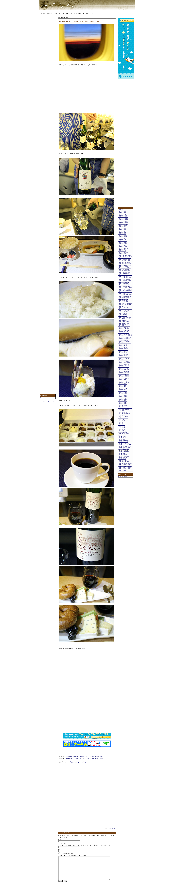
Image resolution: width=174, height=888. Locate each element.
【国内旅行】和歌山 (122, 225)
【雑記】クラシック (122, 412)
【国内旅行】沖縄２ (122, 242)
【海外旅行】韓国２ (122, 393)
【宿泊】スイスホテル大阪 (124, 270)
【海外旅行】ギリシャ (123, 340)
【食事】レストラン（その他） (125, 463)
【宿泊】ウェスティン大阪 (124, 259)
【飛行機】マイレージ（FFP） (125, 444)
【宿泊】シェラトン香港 (123, 269)
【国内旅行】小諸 (122, 231)
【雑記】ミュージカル (123, 417)
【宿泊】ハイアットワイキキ (124, 280)
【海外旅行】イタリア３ (123, 331)
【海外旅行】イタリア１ (123, 328)
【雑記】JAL (121, 406)
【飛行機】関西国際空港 (123, 456)
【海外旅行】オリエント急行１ (125, 334)
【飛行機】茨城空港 (122, 454)
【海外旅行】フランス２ (123, 364)
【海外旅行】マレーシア (123, 382)
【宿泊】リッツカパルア (123, 310)
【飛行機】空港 (121, 453)
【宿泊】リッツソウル (123, 311)
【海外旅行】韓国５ (122, 398)
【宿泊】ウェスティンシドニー (125, 256)
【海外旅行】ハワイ (122, 359)
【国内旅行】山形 (122, 232)
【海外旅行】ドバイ (122, 355)
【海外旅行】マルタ (122, 381)
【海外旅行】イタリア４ (123, 333)
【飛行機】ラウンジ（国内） (124, 446)
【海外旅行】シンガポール (124, 341)
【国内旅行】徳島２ (122, 236)
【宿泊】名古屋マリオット (124, 318)
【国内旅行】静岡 (122, 250)
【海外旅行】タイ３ (122, 347)
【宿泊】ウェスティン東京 (124, 260)
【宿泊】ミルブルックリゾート (125, 309)
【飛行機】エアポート (123, 440)
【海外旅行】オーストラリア (124, 337)
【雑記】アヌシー (122, 410)
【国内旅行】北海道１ (123, 217)
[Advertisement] (48, 48)
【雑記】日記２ (121, 423)
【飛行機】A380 (122, 436)
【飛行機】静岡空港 (122, 457)
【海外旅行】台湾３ (122, 391)
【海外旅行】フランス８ (123, 372)
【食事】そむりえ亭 (122, 460)
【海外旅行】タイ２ (122, 345)
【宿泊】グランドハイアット (124, 263)
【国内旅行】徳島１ (122, 235)
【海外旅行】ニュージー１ (124, 357)
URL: (59, 849)
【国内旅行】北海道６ (123, 224)
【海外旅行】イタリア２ (123, 330)
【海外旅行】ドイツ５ (123, 354)
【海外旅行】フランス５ (123, 368)
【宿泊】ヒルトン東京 (123, 300)
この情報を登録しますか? (68, 853)
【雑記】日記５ (121, 427)
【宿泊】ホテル (121, 306)
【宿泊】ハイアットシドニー (124, 279)
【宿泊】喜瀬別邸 (122, 320)
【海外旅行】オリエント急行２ (125, 335)
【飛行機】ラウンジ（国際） (124, 447)
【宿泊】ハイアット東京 (123, 283)
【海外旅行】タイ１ (122, 344)
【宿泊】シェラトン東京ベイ (124, 267)
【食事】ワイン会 (122, 470)
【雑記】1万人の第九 (123, 405)
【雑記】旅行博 (121, 420)
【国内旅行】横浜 (122, 239)
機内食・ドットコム (45, 397)
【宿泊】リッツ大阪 (122, 313)
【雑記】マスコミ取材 (123, 416)
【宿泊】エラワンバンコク (124, 262)
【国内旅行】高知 (122, 253)
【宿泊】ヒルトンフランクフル (125, 294)
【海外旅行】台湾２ (122, 389)
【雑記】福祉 (121, 430)
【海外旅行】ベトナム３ (123, 378)
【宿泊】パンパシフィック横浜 (125, 287)
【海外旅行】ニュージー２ (124, 358)
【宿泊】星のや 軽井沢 (123, 324)
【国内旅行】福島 (122, 245)
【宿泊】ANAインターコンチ (124, 255)
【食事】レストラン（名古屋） (125, 466)
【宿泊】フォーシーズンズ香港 (125, 303)
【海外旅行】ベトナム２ (123, 376)
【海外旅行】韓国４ (122, 396)
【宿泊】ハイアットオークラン (125, 275)
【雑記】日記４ (121, 426)
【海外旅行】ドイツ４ (123, 352)
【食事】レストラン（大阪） (124, 467)
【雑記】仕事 (121, 419)
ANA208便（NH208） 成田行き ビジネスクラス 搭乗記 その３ (85, 756)
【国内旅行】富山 (122, 229)
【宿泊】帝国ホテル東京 (123, 323)
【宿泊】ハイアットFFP (123, 273)
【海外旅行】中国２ (122, 384)
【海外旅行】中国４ (122, 386)
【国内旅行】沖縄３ (122, 243)
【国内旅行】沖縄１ (122, 241)
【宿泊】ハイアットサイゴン (124, 276)
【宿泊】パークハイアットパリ (125, 289)
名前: (59, 839)
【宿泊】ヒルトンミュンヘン (124, 296)
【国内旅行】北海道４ (123, 221)
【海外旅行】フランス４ (123, 367)
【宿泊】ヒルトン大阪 (123, 299)
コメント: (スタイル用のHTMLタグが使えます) (72, 855)
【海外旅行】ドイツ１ (123, 348)
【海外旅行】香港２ (122, 400)
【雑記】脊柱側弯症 (122, 432)
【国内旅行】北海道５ (123, 222)
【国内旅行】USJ (122, 209)
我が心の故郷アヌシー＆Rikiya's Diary (80, 762)
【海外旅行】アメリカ (123, 327)
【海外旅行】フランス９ (123, 374)
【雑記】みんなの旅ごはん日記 (125, 408)
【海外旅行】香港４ (122, 403)
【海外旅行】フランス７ (123, 371)
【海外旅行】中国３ (122, 385)
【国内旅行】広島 (122, 234)
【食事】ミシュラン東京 (123, 461)
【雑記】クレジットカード (124, 413)
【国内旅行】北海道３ (123, 219)
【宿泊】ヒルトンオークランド (125, 292)
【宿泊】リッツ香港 (122, 316)
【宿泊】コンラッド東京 (123, 266)
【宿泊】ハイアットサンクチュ (125, 277)
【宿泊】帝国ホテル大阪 (123, 321)
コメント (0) (111, 828)
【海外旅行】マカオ (122, 379)
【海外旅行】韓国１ (122, 392)
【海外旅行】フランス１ (123, 361)
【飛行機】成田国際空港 (123, 451)
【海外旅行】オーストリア (124, 338)
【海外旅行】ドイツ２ (123, 350)
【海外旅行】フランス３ (123, 365)
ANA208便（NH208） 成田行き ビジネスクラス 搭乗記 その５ (85, 758)
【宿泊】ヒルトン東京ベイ (124, 301)
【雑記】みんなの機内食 (123, 409)
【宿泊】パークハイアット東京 (125, 290)
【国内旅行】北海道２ (123, 218)
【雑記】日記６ (121, 429)
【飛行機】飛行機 (122, 459)
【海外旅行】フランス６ (123, 369)
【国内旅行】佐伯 (122, 212)
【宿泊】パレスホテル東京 (124, 286)
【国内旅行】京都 (122, 211)
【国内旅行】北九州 (122, 215)
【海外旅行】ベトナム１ (123, 375)
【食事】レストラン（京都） (124, 464)
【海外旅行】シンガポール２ (124, 342)
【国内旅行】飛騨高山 (123, 252)
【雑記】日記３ (121, 425)
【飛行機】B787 (122, 439)
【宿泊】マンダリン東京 (123, 307)
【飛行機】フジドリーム (123, 443)
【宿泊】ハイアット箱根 (123, 284)
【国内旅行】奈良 (122, 228)
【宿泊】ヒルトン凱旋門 (123, 297)
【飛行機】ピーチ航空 (123, 442)
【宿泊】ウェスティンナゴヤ (124, 258)
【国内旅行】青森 (122, 249)
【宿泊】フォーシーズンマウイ (125, 304)
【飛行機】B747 (122, 437)
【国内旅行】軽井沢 (122, 246)
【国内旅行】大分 (122, 226)
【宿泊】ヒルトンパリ (123, 293)
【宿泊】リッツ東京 (122, 314)
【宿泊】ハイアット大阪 (123, 282)
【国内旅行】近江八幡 (123, 248)
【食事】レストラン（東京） (124, 468)
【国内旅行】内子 (122, 214)
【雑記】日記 (121, 422)
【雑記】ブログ (121, 415)
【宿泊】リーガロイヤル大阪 (124, 317)
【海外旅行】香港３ (122, 402)
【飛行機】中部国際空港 (123, 449)
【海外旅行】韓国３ (122, 395)
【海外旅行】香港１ (122, 399)
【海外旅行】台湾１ (122, 388)
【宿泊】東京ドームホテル (124, 325)
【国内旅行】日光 (122, 238)
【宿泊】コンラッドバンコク (124, 265)
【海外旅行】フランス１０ (124, 362)
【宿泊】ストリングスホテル (124, 272)
